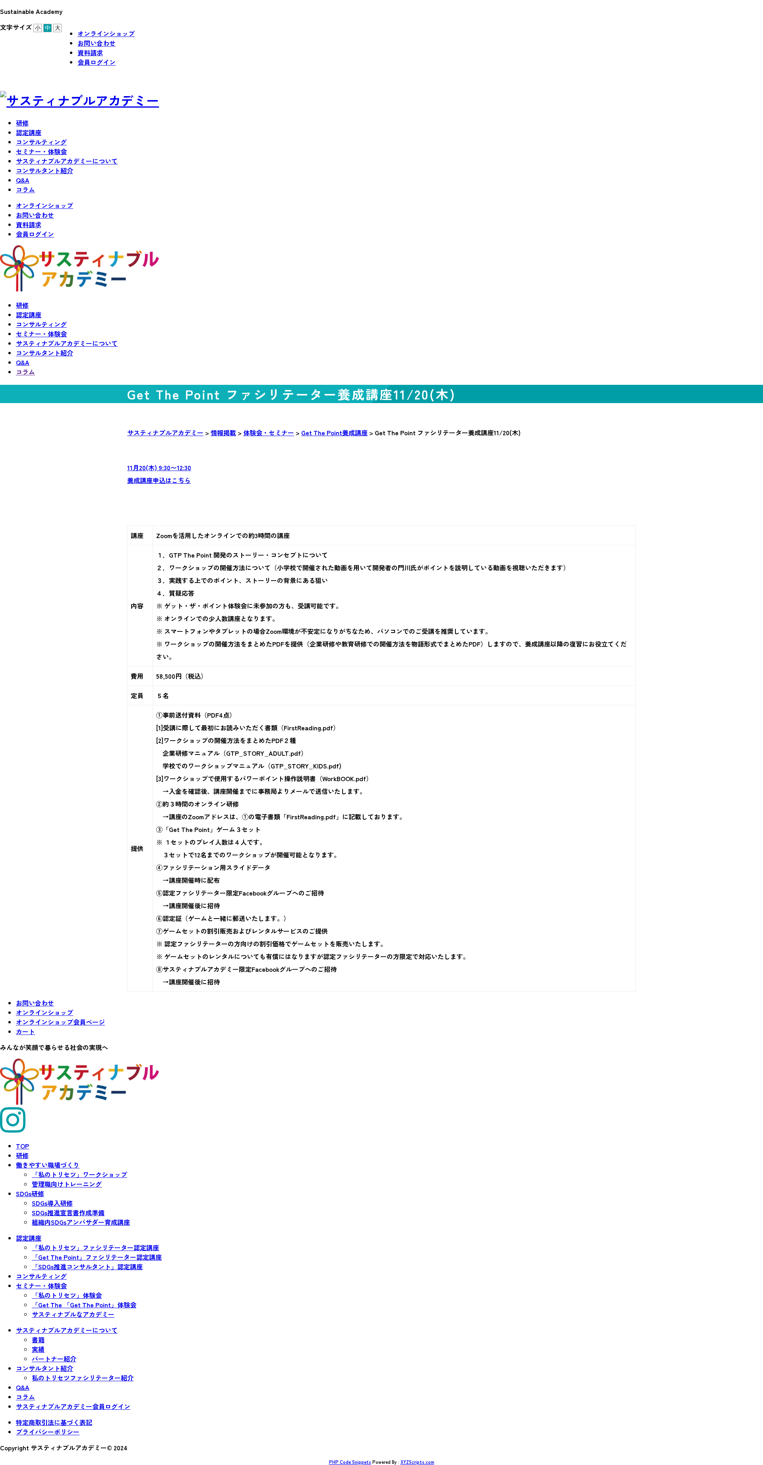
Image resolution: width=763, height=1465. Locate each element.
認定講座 (28, 132)
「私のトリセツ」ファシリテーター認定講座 (95, 1247)
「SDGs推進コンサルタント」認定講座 (87, 1266)
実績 (38, 1349)
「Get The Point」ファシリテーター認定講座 (97, 1257)
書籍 (38, 1339)
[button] (381, 473)
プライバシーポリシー (47, 1431)
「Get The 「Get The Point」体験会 (84, 1304)
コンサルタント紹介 (44, 170)
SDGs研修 (30, 1193)
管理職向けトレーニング (67, 1184)
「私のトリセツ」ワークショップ (79, 1174)
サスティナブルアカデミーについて (67, 161)
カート (25, 1031)
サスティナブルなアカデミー (73, 1314)
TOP (22, 1145)
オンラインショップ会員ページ (60, 1022)
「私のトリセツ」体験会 (67, 1295)
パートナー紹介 (54, 1358)
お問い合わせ (96, 43)
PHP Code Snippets (350, 1462)
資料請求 (90, 52)
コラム (25, 189)
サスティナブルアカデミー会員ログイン (73, 1406)
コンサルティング (41, 142)
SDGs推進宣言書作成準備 (68, 1212)
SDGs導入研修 (52, 1203)
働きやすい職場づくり (47, 1165)
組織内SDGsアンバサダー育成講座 (81, 1222)
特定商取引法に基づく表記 (54, 1422)
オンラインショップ (106, 33)
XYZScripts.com (417, 1462)
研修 (22, 122)
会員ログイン (96, 62)
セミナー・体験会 (41, 151)
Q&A (22, 180)
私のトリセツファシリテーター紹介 (83, 1377)
